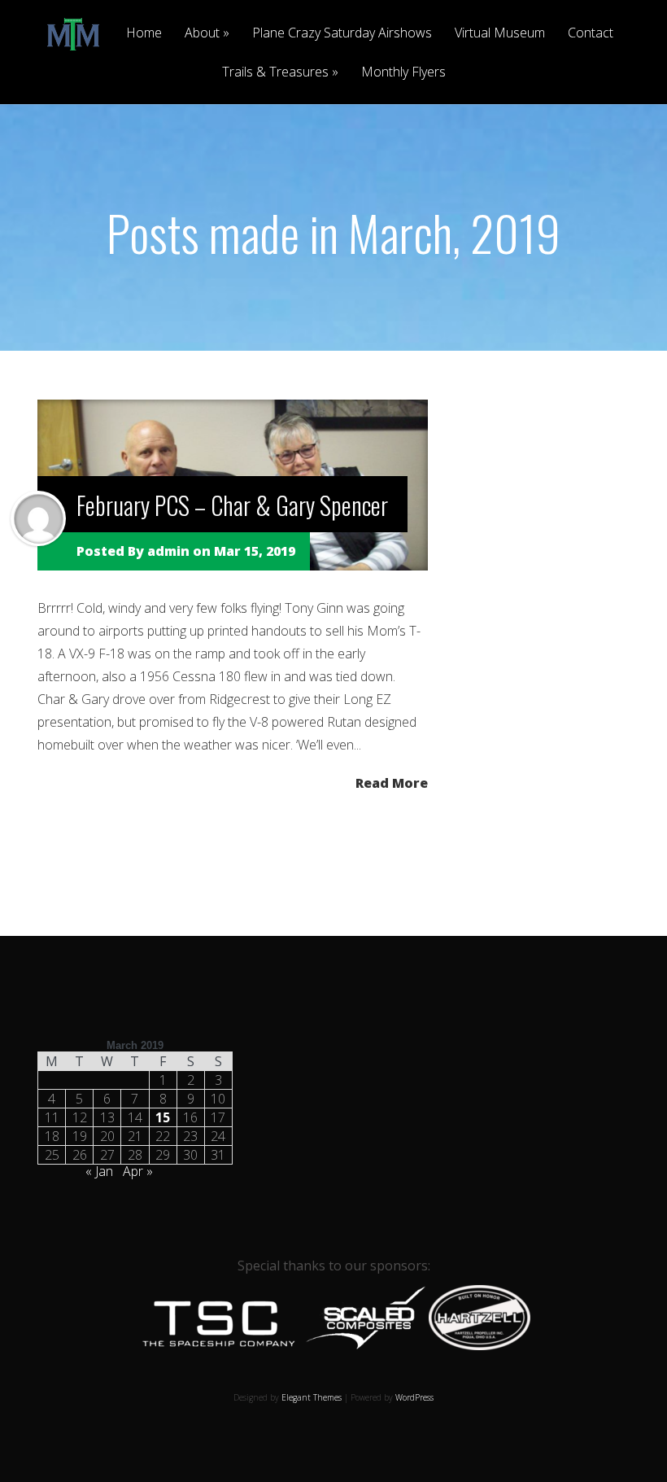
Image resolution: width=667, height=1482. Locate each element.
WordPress (414, 1397)
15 (162, 1117)
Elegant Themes (311, 1397)
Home (144, 34)
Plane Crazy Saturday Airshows (342, 34)
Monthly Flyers (403, 73)
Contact (590, 34)
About (202, 34)
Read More (391, 781)
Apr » (138, 1171)
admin (168, 551)
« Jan (99, 1171)
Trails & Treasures (275, 73)
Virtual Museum (500, 34)
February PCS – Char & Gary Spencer (232, 505)
